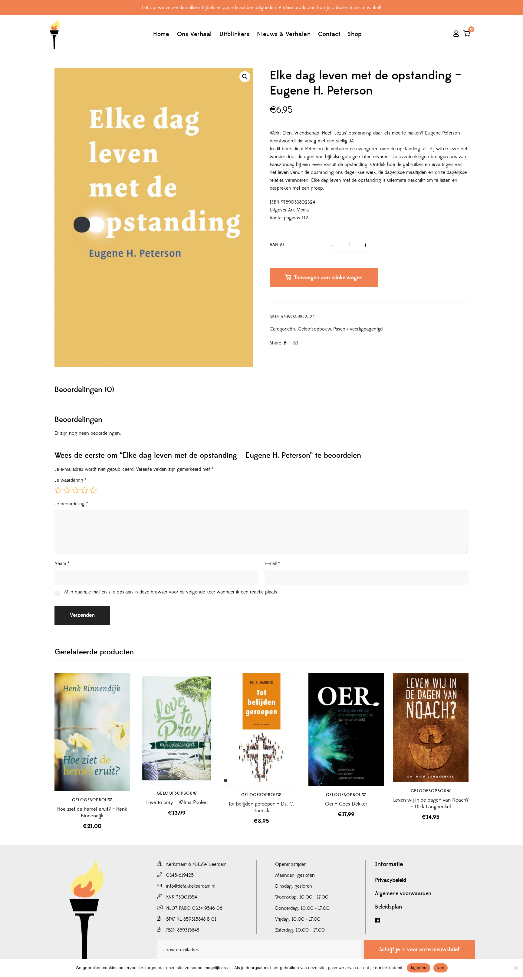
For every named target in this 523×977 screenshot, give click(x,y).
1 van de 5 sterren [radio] (58, 490)
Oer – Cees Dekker (346, 804)
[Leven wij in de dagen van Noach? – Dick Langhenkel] (431, 727)
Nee (440, 967)
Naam (61, 563)
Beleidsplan (388, 907)
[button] (244, 76)
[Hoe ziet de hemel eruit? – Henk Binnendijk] (92, 732)
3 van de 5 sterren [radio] (75, 490)
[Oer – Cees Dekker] (346, 729)
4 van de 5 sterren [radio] (84, 490)
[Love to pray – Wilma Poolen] (177, 729)
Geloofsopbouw (314, 329)
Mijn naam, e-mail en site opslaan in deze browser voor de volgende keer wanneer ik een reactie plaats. (171, 592)
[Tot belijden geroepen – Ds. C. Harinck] (261, 729)
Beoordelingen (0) (84, 389)
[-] (55, 34)
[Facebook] (425, 920)
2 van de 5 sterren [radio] (67, 490)
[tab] (84, 389)
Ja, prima (418, 967)
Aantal (277, 245)
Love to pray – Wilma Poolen (177, 802)
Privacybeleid (390, 880)
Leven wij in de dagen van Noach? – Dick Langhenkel (431, 803)
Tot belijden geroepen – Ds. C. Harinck (261, 807)
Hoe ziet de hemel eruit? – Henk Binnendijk (92, 812)
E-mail (272, 563)
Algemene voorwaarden (403, 894)
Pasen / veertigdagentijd (358, 329)
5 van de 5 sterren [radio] (93, 490)
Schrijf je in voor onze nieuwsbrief (419, 949)
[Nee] (515, 968)
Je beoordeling (71, 504)
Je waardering (70, 480)
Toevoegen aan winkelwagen (328, 277)
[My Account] (456, 34)
